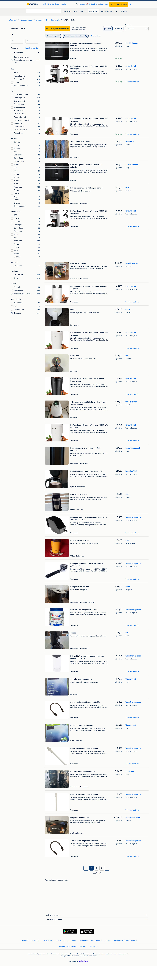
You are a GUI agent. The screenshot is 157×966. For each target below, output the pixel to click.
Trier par (128, 25)
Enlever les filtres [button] (95, 36)
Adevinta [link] (83, 946)
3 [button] (101, 868)
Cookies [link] (108, 941)
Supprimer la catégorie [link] (32, 48)
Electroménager (51, 36)
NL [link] (130, 4)
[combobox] (43, 11)
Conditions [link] (55, 4)
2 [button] (96, 868)
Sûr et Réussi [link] (48, 941)
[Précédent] (86, 868)
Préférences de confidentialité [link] (125, 941)
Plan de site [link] (94, 946)
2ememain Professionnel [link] (30, 941)
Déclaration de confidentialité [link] (90, 941)
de (11, 38)
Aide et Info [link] (47, 4)
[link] (34, 4)
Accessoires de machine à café (74, 36)
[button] (91, 4)
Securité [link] (63, 4)
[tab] (107, 28)
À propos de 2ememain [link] (67, 946)
